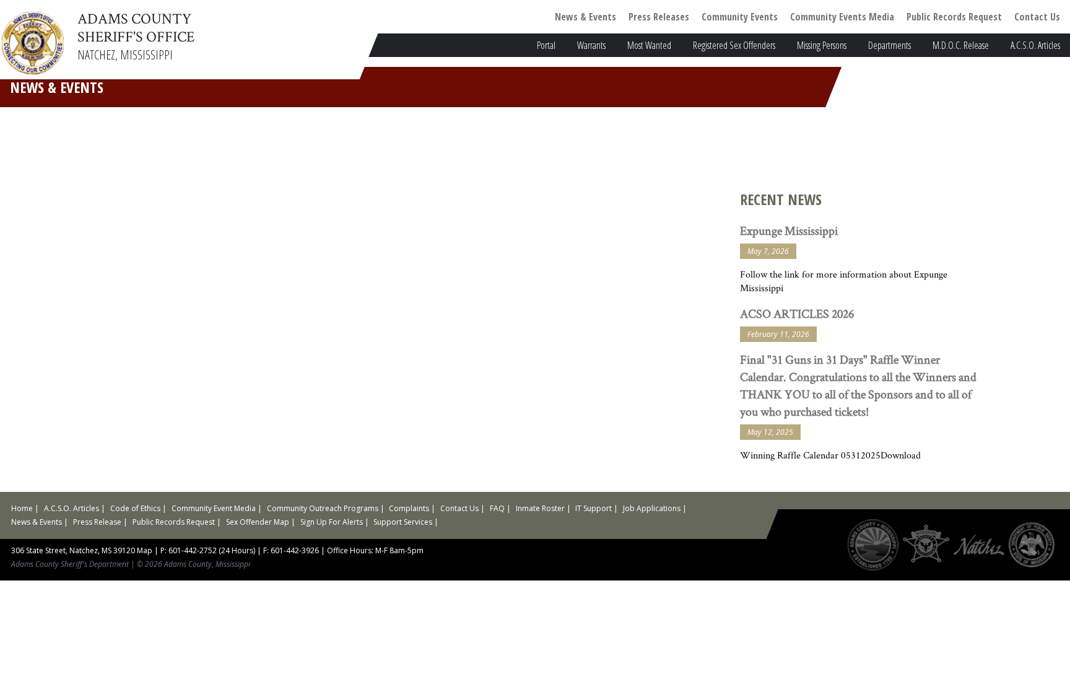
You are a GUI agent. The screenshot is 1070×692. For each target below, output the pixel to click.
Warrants (591, 45)
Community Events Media (842, 17)
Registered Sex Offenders (734, 45)
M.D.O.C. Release (961, 45)
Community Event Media (214, 508)
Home (22, 508)
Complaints (409, 508)
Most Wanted (649, 45)
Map (144, 550)
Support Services (402, 522)
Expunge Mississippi (789, 230)
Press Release (97, 522)
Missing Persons (821, 45)
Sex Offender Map (257, 522)
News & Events (585, 17)
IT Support (593, 508)
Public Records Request (954, 17)
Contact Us (1037, 17)
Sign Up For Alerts (331, 522)
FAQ (497, 508)
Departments (889, 45)
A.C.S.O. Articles (1035, 45)
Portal (546, 45)
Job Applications (652, 508)
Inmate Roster (540, 508)
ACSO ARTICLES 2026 (797, 313)
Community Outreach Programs (322, 508)
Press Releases (659, 17)
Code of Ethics (135, 508)
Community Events (740, 17)
